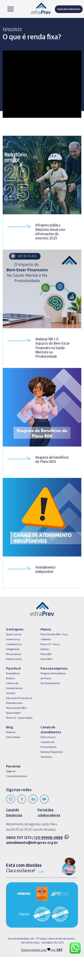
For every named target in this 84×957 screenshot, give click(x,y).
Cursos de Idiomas (16, 776)
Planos (46, 629)
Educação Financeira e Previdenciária (19, 701)
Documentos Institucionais (14, 657)
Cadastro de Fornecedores (48, 745)
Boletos (10, 678)
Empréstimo (13, 673)
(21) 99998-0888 (48, 838)
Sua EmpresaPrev (50, 683)
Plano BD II (46, 659)
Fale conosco (48, 737)
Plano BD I (46, 654)
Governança (13, 639)
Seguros (10, 771)
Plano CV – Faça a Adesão (50, 647)
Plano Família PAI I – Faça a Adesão (54, 637)
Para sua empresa (54, 668)
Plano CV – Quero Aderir (19, 718)
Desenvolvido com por (42, 950)
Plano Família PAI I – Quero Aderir (17, 710)
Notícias (10, 732)
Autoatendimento (68, 9)
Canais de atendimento (51, 730)
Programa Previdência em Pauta (53, 676)
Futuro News (13, 737)
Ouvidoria (46, 757)
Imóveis (10, 693)
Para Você (13, 668)
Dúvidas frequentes (52, 752)
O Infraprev (14, 629)
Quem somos (14, 634)
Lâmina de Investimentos (14, 686)
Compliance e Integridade (14, 647)
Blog (9, 727)
